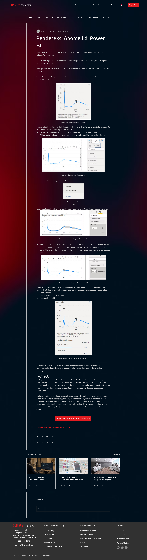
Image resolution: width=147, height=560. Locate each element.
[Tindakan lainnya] (109, 31)
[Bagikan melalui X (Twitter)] (42, 437)
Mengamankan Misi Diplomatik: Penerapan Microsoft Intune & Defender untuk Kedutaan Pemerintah (40, 478)
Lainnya (104, 17)
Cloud (46, 17)
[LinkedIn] (118, 547)
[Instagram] (122, 547)
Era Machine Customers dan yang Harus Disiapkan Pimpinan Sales (105, 478)
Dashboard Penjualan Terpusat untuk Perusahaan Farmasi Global (72, 478)
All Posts (29, 17)
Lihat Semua (116, 454)
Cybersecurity (93, 17)
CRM (38, 17)
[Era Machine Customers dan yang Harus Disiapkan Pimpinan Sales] (106, 466)
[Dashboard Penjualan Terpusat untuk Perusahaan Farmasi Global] (73, 466)
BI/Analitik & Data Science (61, 17)
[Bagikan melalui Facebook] (37, 437)
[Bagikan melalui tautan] (52, 437)
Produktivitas (79, 17)
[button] (84, 5)
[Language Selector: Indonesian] (122, 5)
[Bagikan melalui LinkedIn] (47, 437)
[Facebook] (126, 547)
